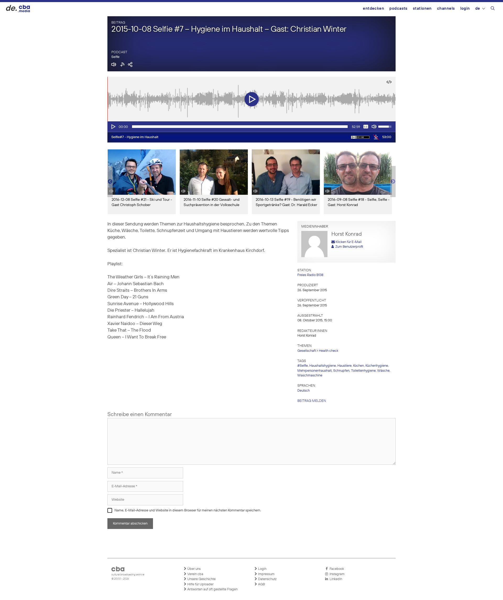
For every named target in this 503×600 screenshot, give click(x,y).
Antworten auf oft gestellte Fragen (212, 589)
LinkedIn (335, 579)
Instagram (336, 574)
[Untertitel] (365, 126)
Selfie (115, 57)
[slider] (240, 126)
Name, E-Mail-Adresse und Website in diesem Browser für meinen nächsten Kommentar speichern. (187, 510)
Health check (328, 351)
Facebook (336, 569)
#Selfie (302, 365)
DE (477, 8)
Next (393, 181)
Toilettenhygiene (363, 370)
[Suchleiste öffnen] (492, 9)
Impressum (266, 574)
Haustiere (344, 365)
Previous (110, 181)
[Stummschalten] (374, 126)
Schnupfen (341, 370)
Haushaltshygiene (322, 365)
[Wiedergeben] (113, 126)
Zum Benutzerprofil (348, 246)
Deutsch (303, 390)
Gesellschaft (306, 351)
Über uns (194, 569)
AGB (261, 584)
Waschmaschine (309, 375)
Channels (446, 8)
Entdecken (373, 8)
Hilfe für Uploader (200, 584)
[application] (251, 126)
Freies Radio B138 (310, 275)
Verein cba (195, 574)
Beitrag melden (311, 401)
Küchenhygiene (376, 365)
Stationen (422, 8)
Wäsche (383, 370)
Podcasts (398, 8)
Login (465, 8)
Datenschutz (267, 579)
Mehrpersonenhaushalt (314, 370)
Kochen (358, 365)
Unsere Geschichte (201, 579)
